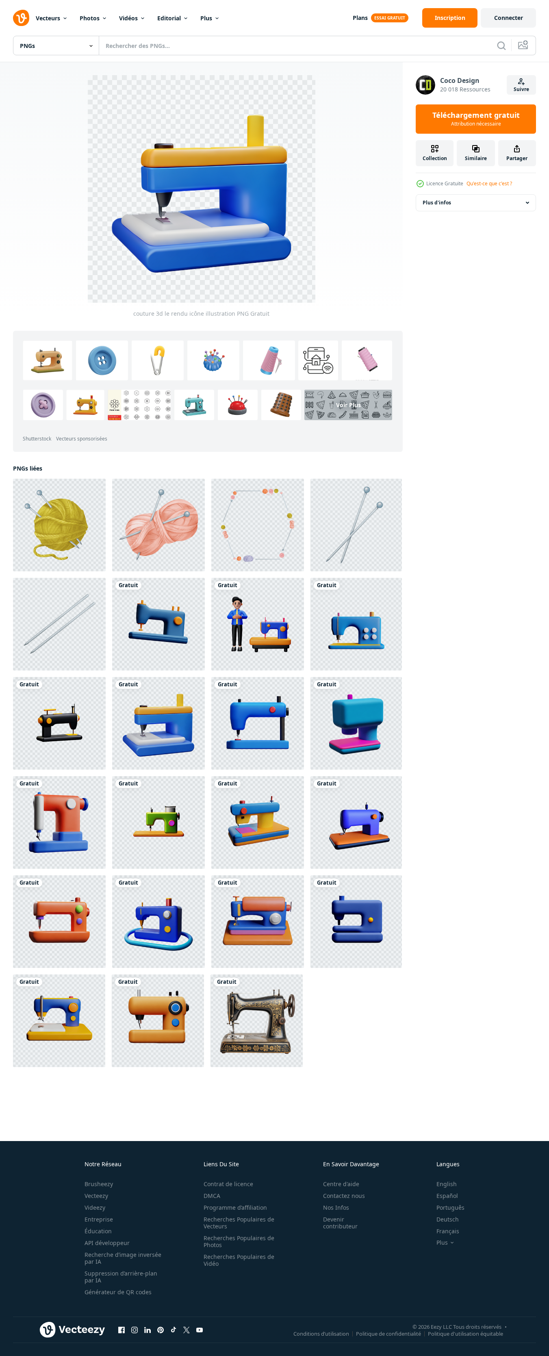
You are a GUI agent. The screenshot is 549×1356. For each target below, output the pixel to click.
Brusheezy (99, 1184)
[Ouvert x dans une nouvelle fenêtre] (186, 1330)
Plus (206, 18)
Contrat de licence (228, 1184)
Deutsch (447, 1219)
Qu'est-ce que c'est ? (489, 183)
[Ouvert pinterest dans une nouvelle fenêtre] (160, 1330)
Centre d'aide (341, 1184)
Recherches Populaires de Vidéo (239, 1260)
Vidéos (128, 18)
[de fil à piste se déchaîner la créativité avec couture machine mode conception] (256, 1020)
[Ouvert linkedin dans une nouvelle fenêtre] (147, 1330)
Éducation (98, 1231)
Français (447, 1231)
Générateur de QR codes (118, 1292)
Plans (360, 18)
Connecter (508, 18)
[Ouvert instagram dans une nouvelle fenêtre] (134, 1330)
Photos (90, 18)
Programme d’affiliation (235, 1207)
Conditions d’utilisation (321, 1333)
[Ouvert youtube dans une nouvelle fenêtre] (199, 1330)
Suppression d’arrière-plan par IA (121, 1276)
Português (450, 1207)
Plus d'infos (437, 202)
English (446, 1184)
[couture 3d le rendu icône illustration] (158, 624)
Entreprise (99, 1219)
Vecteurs (48, 18)
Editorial (169, 18)
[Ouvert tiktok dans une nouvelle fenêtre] (173, 1330)
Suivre (521, 89)
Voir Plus (348, 405)
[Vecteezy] (21, 18)
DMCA (212, 1196)
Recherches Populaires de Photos (239, 1241)
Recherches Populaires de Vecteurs (239, 1222)
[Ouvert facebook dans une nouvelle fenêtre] (121, 1330)
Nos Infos (336, 1207)
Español (447, 1196)
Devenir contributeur (340, 1222)
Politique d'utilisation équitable (465, 1333)
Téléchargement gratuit (476, 119)
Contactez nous (344, 1196)
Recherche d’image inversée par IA (123, 1258)
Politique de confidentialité (388, 1333)
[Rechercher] (501, 45)
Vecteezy (96, 1196)
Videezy (95, 1207)
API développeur (107, 1243)
